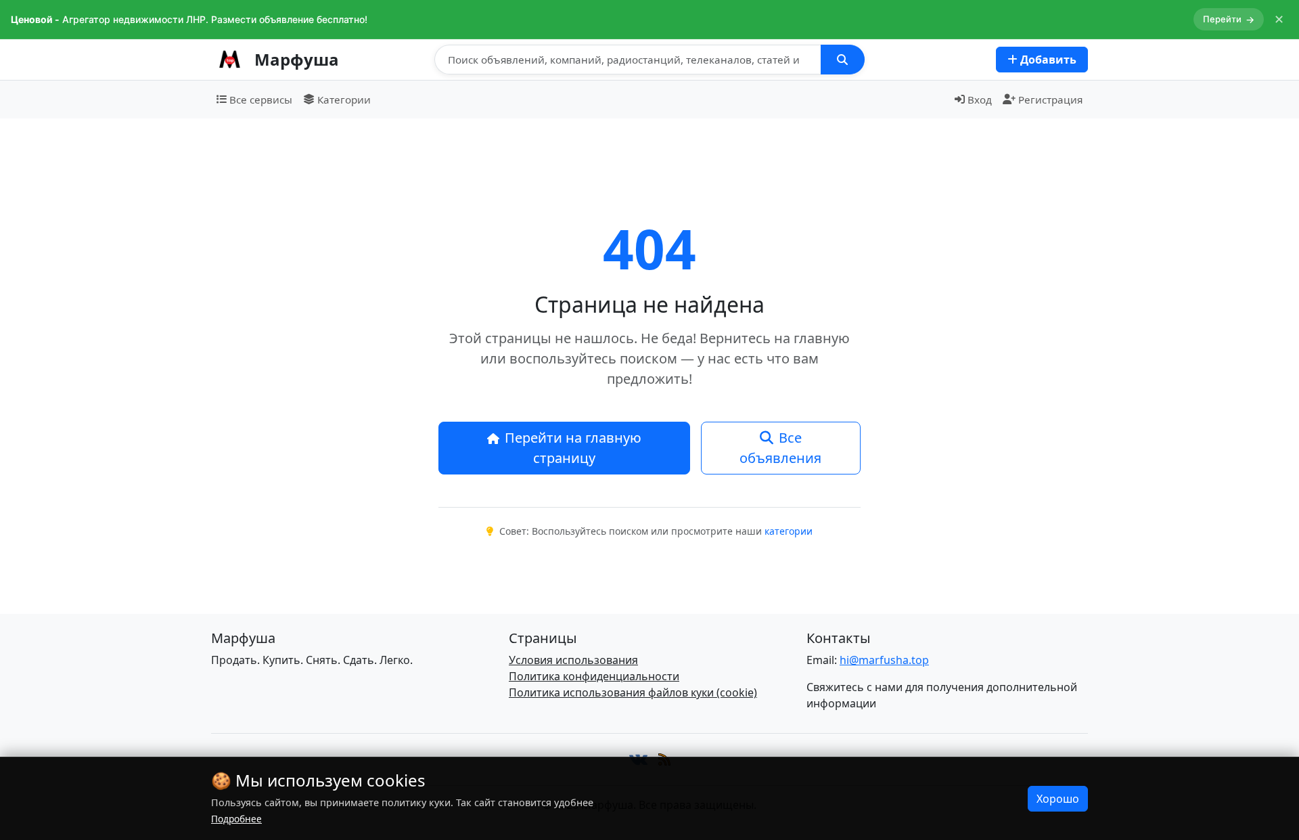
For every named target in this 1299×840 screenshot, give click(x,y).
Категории (344, 99)
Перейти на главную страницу (573, 447)
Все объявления (780, 447)
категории (789, 531)
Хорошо (1057, 798)
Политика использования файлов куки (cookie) (633, 692)
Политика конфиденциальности (594, 676)
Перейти (1228, 19)
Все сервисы (260, 99)
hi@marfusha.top (884, 660)
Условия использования (573, 660)
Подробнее (236, 818)
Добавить (1047, 59)
